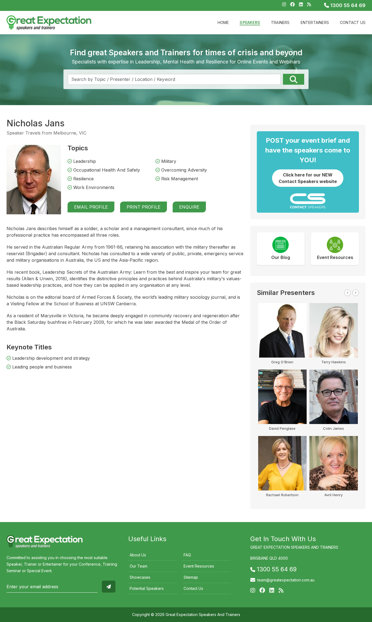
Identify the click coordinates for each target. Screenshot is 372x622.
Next (355, 292)
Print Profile (143, 207)
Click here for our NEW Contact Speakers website (308, 178)
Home (223, 22)
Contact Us (352, 22)
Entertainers (315, 22)
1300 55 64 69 (347, 5)
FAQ (187, 555)
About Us (138, 555)
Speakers (250, 22)
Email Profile (91, 207)
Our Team (138, 566)
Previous (347, 292)
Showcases (140, 577)
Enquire (189, 207)
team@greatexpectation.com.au (286, 580)
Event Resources (199, 566)
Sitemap (191, 577)
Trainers (280, 22)
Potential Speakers (147, 588)
